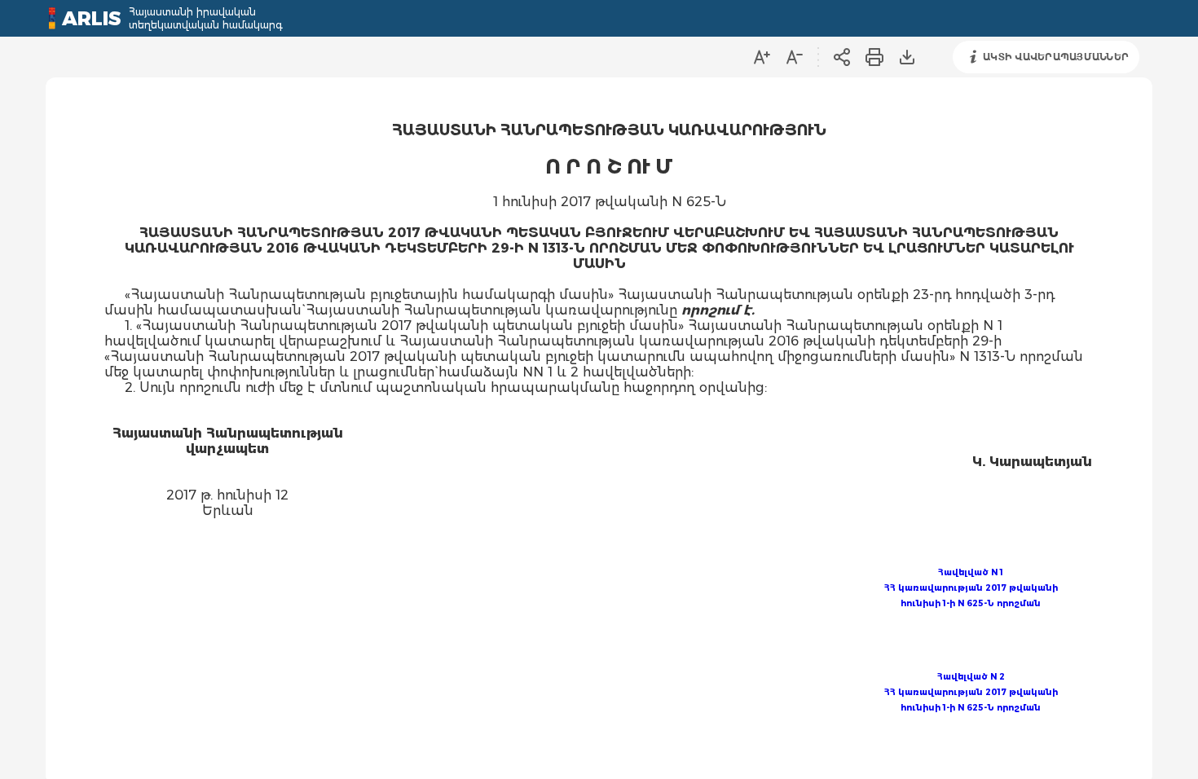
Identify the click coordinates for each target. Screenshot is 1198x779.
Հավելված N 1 (970, 572)
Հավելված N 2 (971, 676)
